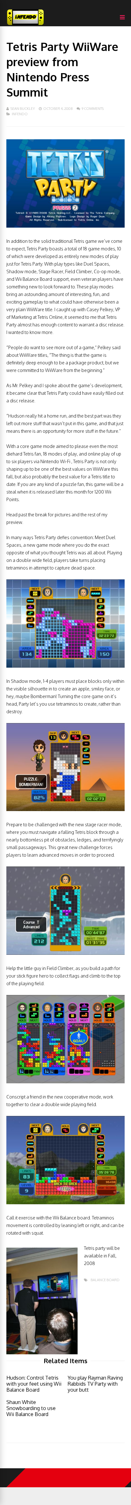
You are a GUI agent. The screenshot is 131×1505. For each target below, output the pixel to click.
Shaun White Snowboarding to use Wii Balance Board (31, 1408)
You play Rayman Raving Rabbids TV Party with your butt (95, 1384)
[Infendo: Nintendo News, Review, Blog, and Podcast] (25, 24)
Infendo (20, 114)
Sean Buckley (22, 108)
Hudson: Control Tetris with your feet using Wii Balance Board (33, 1384)
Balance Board (105, 1280)
